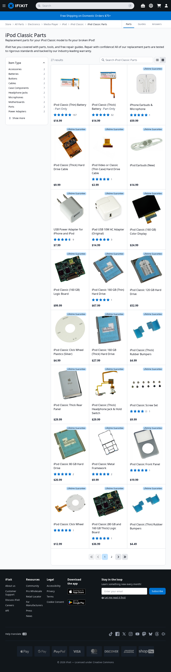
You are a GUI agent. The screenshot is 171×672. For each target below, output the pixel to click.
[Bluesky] (150, 634)
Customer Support (10, 593)
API (7, 610)
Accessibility (53, 585)
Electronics (34, 24)
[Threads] (157, 634)
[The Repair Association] (164, 634)
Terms (50, 596)
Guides (142, 24)
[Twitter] (124, 634)
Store (8, 24)
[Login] (166, 5)
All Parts (19, 24)
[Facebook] (117, 634)
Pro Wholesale (34, 591)
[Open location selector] (151, 5)
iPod (64, 24)
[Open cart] (159, 5)
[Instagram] (131, 634)
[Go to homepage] (19, 6)
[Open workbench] (143, 5)
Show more (19, 118)
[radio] (157, 60)
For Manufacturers (34, 603)
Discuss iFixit (12, 599)
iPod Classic (77, 24)
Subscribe (157, 591)
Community (32, 585)
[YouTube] (137, 634)
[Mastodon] (144, 634)
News (29, 616)
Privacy (51, 591)
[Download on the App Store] (76, 592)
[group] (160, 60)
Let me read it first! (115, 597)
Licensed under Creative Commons (94, 662)
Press (29, 610)
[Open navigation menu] (4, 5)
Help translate (13, 633)
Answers (157, 24)
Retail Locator (33, 596)
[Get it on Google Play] (76, 602)
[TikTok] (111, 634)
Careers (9, 605)
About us (10, 585)
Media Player (51, 24)
